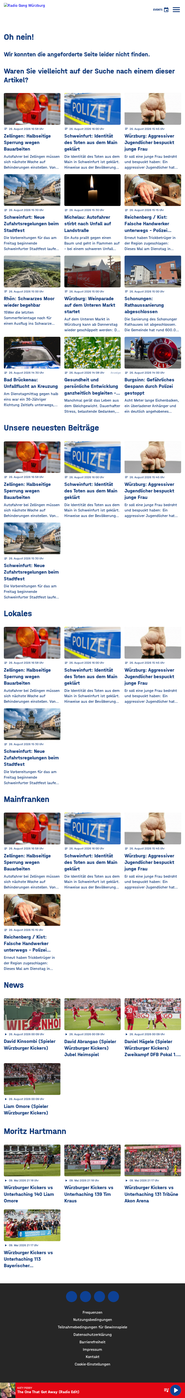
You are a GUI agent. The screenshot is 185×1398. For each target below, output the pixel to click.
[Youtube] (99, 1296)
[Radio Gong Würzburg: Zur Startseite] (24, 9)
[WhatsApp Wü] (113, 1296)
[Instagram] (85, 1296)
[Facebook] (71, 1296)
